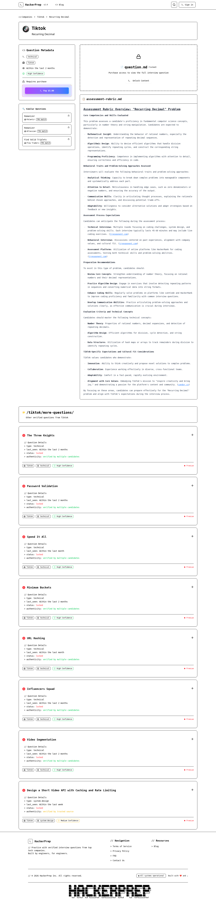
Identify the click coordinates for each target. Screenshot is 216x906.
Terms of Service (121, 846)
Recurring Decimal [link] (59, 17)
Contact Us (117, 860)
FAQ (113, 856)
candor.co (183, 384)
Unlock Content (141, 81)
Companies (27, 17)
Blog (61, 5)
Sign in (189, 5)
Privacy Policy (119, 851)
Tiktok (40, 17)
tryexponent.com (119, 234)
